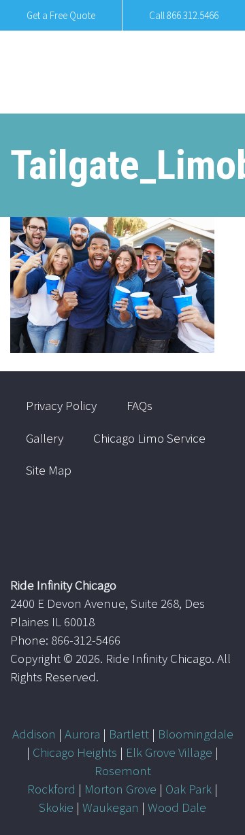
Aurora (82, 734)
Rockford (51, 789)
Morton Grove (120, 789)
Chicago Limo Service (149, 438)
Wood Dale (177, 807)
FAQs (139, 405)
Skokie (56, 807)
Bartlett (129, 734)
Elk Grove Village (169, 752)
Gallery (44, 438)
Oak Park (188, 789)
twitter (167, 522)
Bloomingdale (195, 734)
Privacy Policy (61, 405)
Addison (34, 734)
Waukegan (110, 807)
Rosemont (123, 770)
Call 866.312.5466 (183, 15)
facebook (207, 522)
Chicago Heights (75, 752)
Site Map (48, 470)
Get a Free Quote (61, 15)
